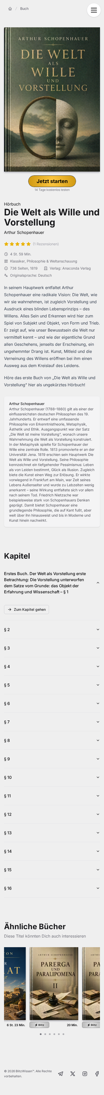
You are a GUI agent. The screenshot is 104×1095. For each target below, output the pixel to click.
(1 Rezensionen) (46, 244)
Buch (24, 8)
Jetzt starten (52, 181)
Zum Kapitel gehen (30, 609)
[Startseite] (10, 9)
